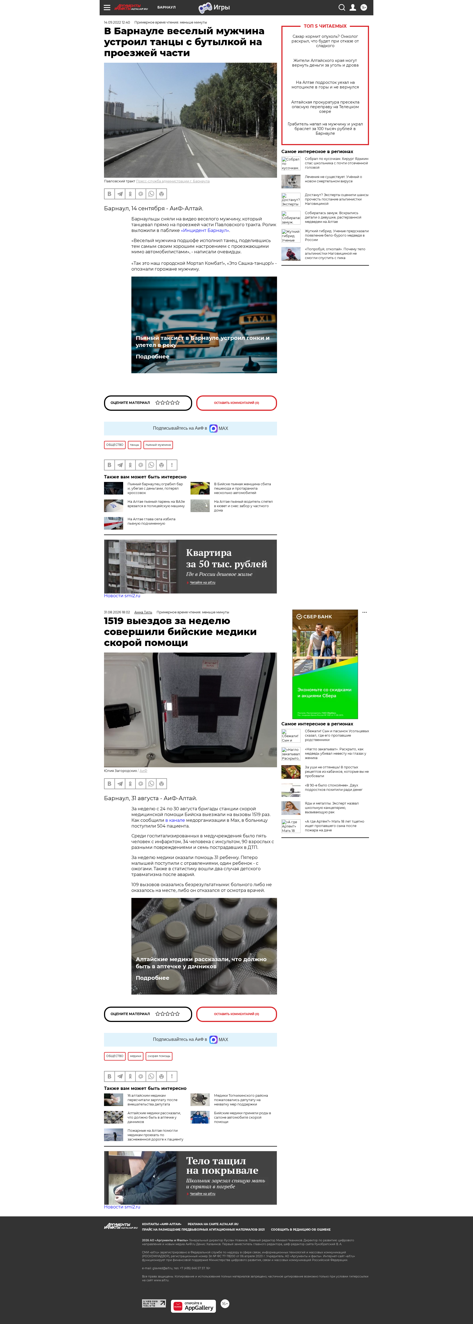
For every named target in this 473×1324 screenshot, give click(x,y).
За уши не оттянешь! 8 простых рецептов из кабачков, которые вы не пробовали (337, 771)
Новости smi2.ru (122, 595)
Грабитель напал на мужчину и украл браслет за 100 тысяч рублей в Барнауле (325, 129)
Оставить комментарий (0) (236, 403)
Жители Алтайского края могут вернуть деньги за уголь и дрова (325, 63)
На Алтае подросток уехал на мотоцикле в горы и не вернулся (325, 85)
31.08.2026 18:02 (117, 612)
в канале (175, 820)
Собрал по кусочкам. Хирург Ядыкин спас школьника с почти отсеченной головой (336, 163)
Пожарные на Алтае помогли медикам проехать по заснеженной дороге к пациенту (155, 1134)
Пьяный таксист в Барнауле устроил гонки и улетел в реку (203, 341)
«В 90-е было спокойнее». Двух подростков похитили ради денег (334, 787)
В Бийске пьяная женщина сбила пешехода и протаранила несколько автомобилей (242, 488)
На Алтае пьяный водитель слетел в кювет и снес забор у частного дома (243, 505)
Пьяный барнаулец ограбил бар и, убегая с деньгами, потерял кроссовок (155, 488)
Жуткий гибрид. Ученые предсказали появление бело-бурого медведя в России (337, 235)
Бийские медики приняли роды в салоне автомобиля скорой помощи (242, 1117)
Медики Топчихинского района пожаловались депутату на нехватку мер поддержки (241, 1099)
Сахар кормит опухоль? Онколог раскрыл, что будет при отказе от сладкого (325, 41)
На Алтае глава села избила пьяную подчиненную (151, 521)
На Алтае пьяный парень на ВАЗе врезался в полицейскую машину (156, 503)
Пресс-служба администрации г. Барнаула (173, 181)
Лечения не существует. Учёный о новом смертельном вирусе (333, 179)
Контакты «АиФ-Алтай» (161, 1224)
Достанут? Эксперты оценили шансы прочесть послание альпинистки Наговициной (336, 199)
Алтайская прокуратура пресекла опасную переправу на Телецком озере (325, 107)
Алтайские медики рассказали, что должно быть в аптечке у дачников (201, 963)
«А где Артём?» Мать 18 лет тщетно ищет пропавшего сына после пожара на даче (334, 825)
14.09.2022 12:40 (117, 22)
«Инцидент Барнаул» (205, 230)
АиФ (143, 771)
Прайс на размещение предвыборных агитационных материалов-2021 (203, 1229)
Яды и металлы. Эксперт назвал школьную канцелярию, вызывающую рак (332, 807)
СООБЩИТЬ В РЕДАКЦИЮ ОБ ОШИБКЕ (301, 1229)
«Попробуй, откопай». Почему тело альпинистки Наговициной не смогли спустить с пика (335, 253)
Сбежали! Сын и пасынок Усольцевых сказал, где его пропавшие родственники (337, 735)
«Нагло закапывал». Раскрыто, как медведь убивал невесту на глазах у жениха (335, 753)
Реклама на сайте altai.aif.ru (213, 1224)
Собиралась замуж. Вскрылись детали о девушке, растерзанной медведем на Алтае (333, 217)
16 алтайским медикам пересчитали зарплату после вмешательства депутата (152, 1099)
